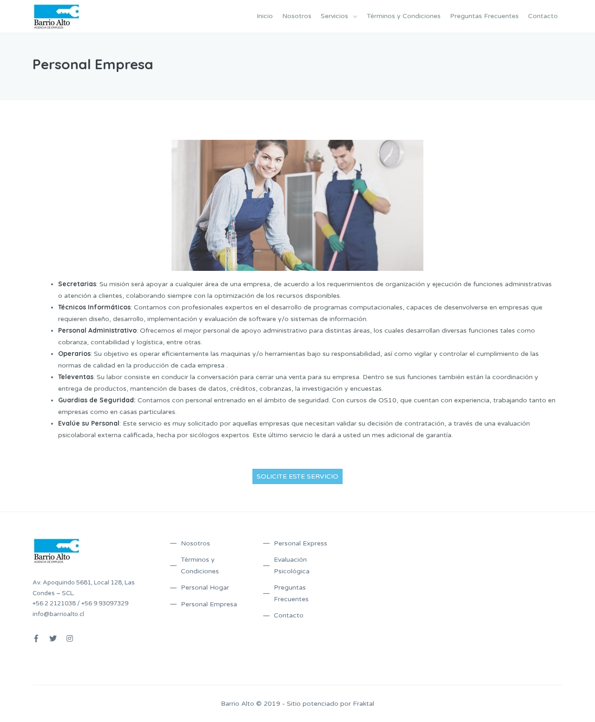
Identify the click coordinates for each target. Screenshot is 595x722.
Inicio (265, 16)
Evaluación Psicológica (292, 565)
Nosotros (296, 16)
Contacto (543, 16)
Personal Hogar (205, 587)
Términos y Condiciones (404, 16)
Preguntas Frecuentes (484, 16)
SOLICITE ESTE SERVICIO (297, 476)
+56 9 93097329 (104, 603)
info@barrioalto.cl (58, 614)
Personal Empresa (209, 604)
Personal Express (300, 543)
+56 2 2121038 (54, 603)
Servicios (334, 16)
